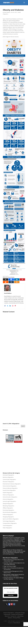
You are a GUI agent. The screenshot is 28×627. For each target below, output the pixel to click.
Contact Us (13, 616)
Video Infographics (7, 527)
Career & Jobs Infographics (9, 479)
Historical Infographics (8, 495)
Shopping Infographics (8, 517)
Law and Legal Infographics (9, 501)
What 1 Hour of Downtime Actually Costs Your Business (14, 568)
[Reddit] (5, 282)
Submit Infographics (8, 612)
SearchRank (17, 622)
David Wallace (7, 12)
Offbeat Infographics (8, 508)
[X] (5, 279)
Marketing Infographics (8, 506)
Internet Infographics (8, 499)
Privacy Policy (16, 617)
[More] (16, 282)
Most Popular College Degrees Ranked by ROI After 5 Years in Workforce (14, 575)
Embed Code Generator (17, 614)
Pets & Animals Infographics (10, 512)
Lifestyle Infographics (8, 503)
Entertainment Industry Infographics (12, 484)
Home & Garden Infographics (10, 497)
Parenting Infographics (8, 510)
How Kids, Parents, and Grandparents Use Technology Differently (14, 563)
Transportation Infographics (10, 523)
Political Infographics (8, 514)
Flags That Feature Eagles (10, 566)
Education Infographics (8, 481)
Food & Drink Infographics (9, 490)
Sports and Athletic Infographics (11, 519)
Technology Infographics (9, 521)
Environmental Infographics (9, 486)
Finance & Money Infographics (10, 488)
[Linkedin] (16, 279)
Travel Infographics (7, 525)
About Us (7, 616)
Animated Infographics (8, 475)
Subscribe (10, 595)
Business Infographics (8, 477)
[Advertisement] (14, 366)
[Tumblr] (11, 282)
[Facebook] (11, 279)
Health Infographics (7, 492)
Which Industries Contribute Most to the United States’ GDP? (14, 560)
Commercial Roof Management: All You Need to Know (13, 572)
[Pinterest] (22, 279)
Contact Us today (21, 551)
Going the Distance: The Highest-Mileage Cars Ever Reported (14, 578)
